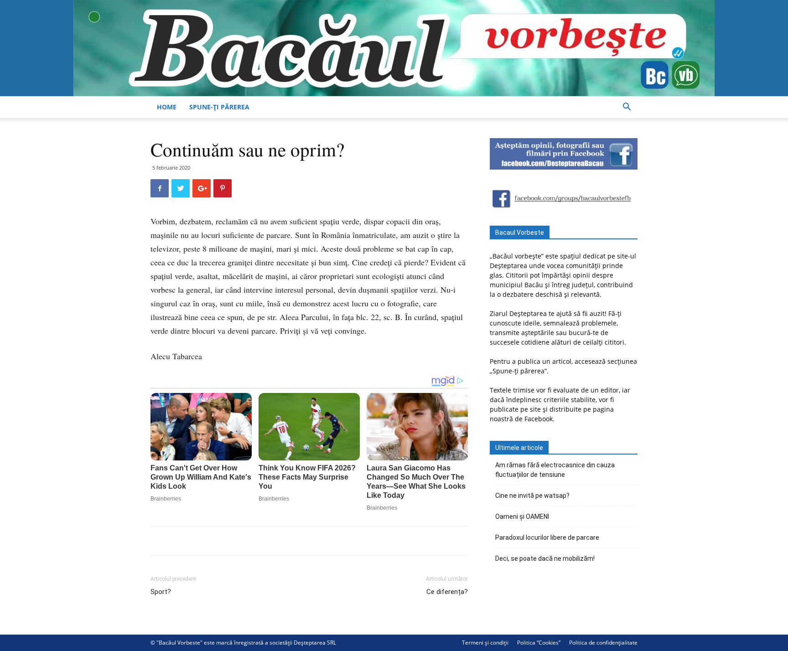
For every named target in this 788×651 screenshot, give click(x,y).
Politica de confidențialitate (603, 642)
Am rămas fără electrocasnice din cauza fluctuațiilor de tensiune (555, 469)
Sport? (160, 592)
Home (166, 107)
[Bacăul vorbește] (394, 48)
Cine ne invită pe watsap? (532, 495)
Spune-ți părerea (219, 107)
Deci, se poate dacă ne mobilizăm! (545, 558)
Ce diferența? (447, 592)
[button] (627, 107)
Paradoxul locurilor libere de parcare (547, 537)
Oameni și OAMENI (522, 516)
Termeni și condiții (485, 642)
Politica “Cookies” (538, 642)
